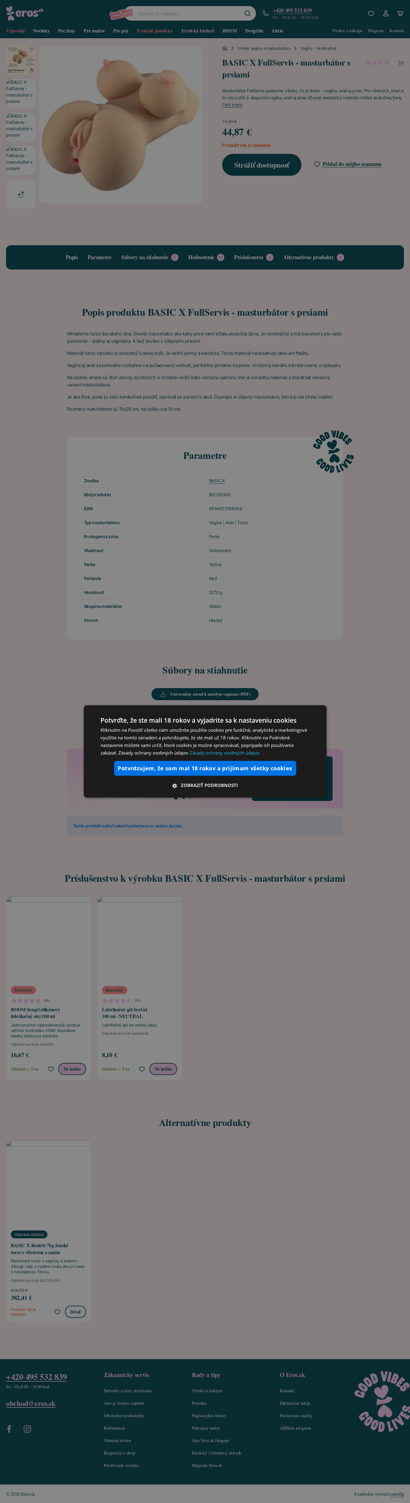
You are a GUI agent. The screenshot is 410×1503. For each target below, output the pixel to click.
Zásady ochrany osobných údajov (225, 752)
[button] (205, 785)
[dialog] (205, 751)
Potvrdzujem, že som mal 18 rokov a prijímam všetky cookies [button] (205, 768)
